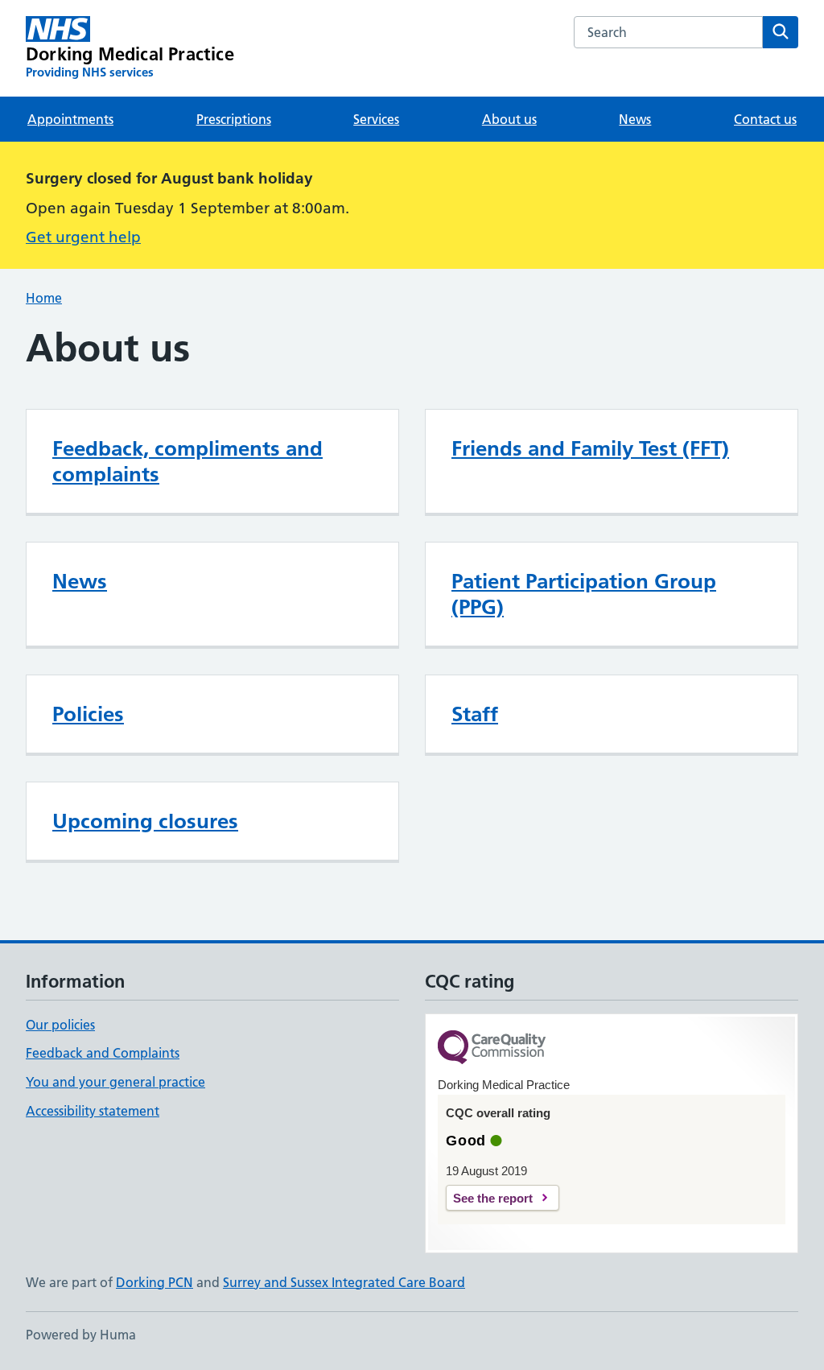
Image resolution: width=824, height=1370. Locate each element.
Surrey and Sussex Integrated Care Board (344, 1282)
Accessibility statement (92, 1111)
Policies (88, 714)
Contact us (765, 119)
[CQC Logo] (492, 1048)
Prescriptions (233, 119)
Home (44, 298)
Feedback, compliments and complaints (187, 461)
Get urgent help (83, 237)
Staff (474, 714)
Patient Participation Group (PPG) (583, 594)
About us (509, 119)
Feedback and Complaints (102, 1053)
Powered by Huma (81, 1335)
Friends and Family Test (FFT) (590, 448)
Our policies (60, 1025)
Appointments (70, 119)
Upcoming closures (145, 821)
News (635, 119)
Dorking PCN (154, 1282)
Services (376, 119)
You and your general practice (115, 1082)
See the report (493, 1198)
